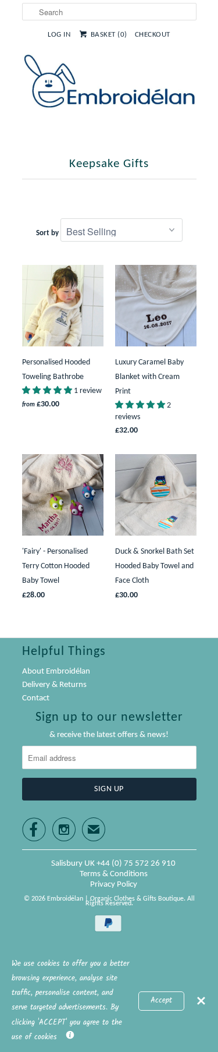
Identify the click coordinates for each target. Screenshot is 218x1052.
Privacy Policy (113, 884)
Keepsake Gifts (109, 164)
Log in (59, 34)
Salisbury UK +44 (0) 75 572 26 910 (113, 863)
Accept (161, 1001)
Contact (35, 698)
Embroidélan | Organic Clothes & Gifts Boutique (115, 898)
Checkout (152, 34)
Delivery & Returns (54, 685)
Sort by (47, 233)
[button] (48, 391)
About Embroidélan (56, 671)
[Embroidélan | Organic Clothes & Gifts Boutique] (109, 83)
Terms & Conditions (114, 874)
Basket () (109, 34)
